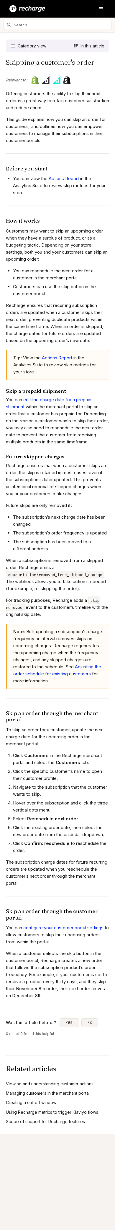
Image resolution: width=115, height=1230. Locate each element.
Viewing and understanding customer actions (49, 1083)
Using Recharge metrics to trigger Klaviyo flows (52, 1112)
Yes (69, 1022)
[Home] (27, 8)
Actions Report (64, 178)
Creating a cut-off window (31, 1102)
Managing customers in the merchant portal (48, 1093)
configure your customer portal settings (63, 927)
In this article (92, 45)
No (90, 1022)
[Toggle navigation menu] (101, 8)
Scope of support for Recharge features (45, 1121)
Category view (32, 45)
